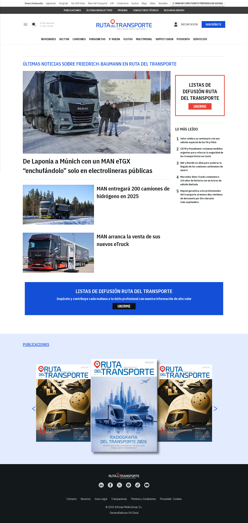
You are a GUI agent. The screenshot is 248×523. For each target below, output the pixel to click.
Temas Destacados (33, 3)
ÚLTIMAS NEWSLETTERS (99, 10)
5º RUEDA (114, 39)
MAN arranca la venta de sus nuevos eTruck (128, 240)
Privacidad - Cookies (171, 499)
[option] (124, 405)
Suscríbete (213, 24)
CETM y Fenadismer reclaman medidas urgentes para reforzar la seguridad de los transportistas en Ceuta (199, 152)
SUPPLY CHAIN (164, 39)
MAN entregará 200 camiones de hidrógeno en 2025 (133, 192)
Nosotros (86, 499)
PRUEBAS (123, 10)
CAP (112, 3)
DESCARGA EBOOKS (174, 10)
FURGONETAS (97, 39)
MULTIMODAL (144, 39)
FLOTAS (128, 39)
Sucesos (135, 3)
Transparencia (119, 499)
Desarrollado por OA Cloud (124, 512)
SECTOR (64, 39)
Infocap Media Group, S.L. (128, 507)
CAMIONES (79, 39)
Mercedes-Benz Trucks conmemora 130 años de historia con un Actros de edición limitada (199, 180)
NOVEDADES (48, 39)
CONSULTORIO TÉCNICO (145, 10)
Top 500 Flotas (78, 3)
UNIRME (200, 106)
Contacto (71, 499)
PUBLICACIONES (72, 10)
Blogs (144, 3)
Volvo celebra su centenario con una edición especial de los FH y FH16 (198, 140)
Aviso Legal (101, 499)
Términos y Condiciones (143, 499)
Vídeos (153, 3)
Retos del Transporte (97, 3)
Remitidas (163, 3)
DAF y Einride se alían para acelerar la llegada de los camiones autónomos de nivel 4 (199, 166)
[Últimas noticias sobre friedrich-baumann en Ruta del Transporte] (124, 24)
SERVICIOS (200, 39)
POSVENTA (183, 39)
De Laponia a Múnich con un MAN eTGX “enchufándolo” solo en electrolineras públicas (87, 166)
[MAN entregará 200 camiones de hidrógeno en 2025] (58, 205)
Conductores (123, 3)
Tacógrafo (63, 3)
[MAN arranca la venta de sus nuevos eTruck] (58, 252)
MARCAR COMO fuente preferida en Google (199, 3)
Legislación (51, 3)
